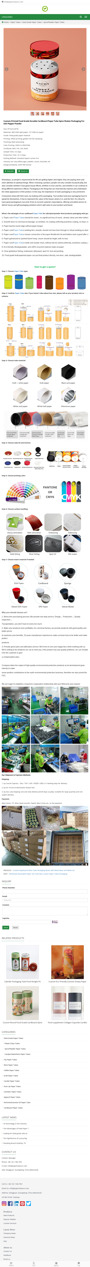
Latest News (9, 1229)
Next (83, 69)
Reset (15, 927)
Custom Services (10, 1223)
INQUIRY (10, 171)
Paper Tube (37, 213)
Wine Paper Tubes (11, 1065)
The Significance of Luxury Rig (15, 1138)
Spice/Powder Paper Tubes (53, 22)
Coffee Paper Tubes (11, 1070)
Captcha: (5, 918)
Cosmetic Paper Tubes (12, 1092)
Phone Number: (8, 888)
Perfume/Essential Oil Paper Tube (17, 1102)
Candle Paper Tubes (12, 1081)
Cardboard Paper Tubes (13, 1108)
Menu (56, 1265)
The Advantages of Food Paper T (16, 1128)
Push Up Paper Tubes (12, 1086)
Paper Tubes (16, 22)
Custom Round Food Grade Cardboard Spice (22, 1022)
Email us (24, 171)
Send (6, 927)
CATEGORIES (7, 17)
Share (11, 1265)
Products (8, 1212)
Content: (5, 905)
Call (33, 1265)
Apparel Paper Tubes (12, 1097)
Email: (4, 896)
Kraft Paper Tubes (11, 1076)
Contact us (8, 1251)
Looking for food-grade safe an (15, 1133)
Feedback (7, 1255)
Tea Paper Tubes (10, 1060)
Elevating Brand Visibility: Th (14, 1143)
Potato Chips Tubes (12, 1043)
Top (78, 1265)
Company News (10, 1233)
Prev (6, 69)
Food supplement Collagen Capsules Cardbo (67, 1022)
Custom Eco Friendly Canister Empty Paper (67, 981)
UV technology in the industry (15, 1124)
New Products (9, 1215)
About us (8, 1247)
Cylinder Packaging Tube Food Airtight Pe (22, 981)
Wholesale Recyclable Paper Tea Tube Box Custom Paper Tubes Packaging (38, 874)
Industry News (9, 1237)
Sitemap (16, 1197)
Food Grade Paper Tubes (32, 22)
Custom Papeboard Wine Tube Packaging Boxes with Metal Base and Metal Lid (43, 870)
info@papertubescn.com (13, 2)
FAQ (5, 1241)
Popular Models (10, 1219)
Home (6, 22)
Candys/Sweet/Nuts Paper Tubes (17, 1054)
